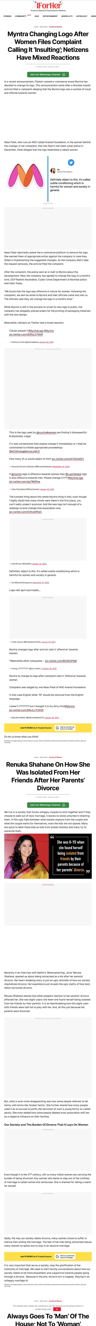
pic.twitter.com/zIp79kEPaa (24, 481)
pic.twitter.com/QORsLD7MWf (26, 334)
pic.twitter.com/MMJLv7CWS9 (26, 710)
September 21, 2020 (40, 583)
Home (36, 27)
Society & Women (55, 27)
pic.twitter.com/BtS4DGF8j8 (61, 660)
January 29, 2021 (48, 642)
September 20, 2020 (61, 466)
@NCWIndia (16, 451)
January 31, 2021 (53, 67)
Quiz (37, 16)
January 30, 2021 (46, 342)
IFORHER (7, 16)
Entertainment (50, 16)
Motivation (44, 27)
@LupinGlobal (73, 474)
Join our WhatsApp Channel (45, 74)
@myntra (41, 432)
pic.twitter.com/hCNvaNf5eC (25, 511)
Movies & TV (66, 16)
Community (20, 16)
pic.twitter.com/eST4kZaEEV (68, 458)
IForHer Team (42, 67)
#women (51, 432)
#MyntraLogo (36, 330)
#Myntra (49, 330)
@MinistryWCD (31, 451)
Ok (57, 1309)
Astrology (81, 16)
